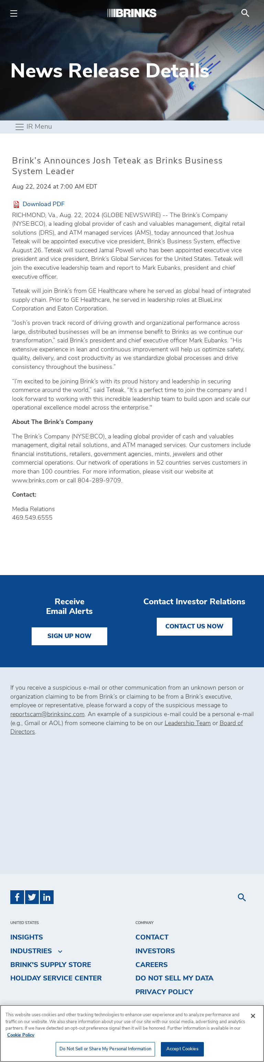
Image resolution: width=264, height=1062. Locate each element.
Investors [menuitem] (155, 951)
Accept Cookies (182, 1049)
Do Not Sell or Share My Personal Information (105, 1049)
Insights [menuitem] (26, 937)
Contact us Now (194, 627)
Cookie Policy (20, 1035)
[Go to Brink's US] (132, 13)
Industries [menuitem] (31, 951)
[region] (132, 1033)
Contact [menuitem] (151, 937)
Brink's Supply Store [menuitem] (50, 965)
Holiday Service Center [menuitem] (56, 978)
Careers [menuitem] (151, 965)
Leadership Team (188, 723)
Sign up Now (69, 636)
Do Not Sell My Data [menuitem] (174, 978)
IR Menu (38, 126)
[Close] (253, 1015)
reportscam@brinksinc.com (47, 714)
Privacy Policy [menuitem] (164, 992)
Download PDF (44, 204)
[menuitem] (245, 13)
